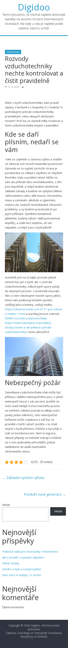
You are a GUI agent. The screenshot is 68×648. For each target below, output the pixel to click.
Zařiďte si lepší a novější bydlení (21, 569)
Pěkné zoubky (10, 563)
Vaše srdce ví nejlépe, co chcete (21, 575)
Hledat (6, 505)
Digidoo (34, 7)
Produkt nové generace (45, 494)
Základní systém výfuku (23, 477)
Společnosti (13, 52)
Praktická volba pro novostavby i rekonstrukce (30, 551)
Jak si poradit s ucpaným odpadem (23, 557)
